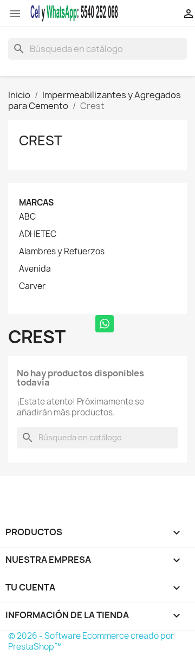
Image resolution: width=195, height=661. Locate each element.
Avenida (35, 269)
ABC (27, 216)
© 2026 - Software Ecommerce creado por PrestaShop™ (91, 641)
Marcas (36, 202)
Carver (32, 286)
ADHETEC (37, 234)
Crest (40, 140)
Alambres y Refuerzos (62, 251)
